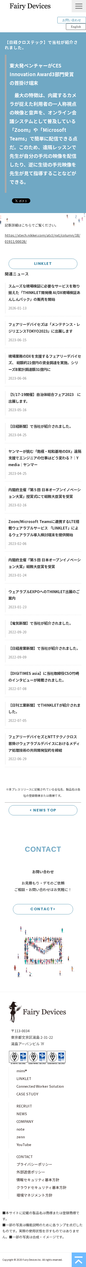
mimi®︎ (21, 1070)
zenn (20, 1136)
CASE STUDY (27, 1093)
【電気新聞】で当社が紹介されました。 (40, 623)
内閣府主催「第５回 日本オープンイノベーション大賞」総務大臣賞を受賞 (44, 563)
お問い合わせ (71, 20)
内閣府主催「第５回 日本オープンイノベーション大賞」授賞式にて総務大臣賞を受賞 (44, 493)
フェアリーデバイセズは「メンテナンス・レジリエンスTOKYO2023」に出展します (44, 328)
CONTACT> (43, 909)
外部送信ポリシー (30, 1171)
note (20, 1129)
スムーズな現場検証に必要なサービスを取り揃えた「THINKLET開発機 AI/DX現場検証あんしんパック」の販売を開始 (44, 292)
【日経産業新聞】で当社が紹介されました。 (44, 648)
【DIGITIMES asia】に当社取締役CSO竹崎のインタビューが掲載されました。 (43, 676)
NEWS (21, 1113)
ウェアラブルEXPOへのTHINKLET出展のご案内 (44, 595)
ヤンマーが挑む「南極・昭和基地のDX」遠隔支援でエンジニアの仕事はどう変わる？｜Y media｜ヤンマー (44, 458)
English (76, 26)
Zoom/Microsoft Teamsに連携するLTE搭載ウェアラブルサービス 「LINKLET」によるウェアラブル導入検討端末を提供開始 (43, 528)
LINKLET (43, 263)
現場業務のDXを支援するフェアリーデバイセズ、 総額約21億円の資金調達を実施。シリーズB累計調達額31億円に (44, 362)
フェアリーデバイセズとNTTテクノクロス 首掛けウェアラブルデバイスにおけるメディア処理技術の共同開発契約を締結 (44, 743)
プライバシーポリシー (34, 1164)
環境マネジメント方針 (34, 1195)
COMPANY (24, 1121)
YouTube (23, 1144)
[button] (79, 6)
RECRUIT (24, 1105)
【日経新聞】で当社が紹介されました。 (40, 426)
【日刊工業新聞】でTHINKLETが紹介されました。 (44, 708)
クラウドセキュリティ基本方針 (41, 1187)
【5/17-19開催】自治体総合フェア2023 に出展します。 (44, 398)
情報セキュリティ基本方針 (37, 1179)
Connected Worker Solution (40, 1086)
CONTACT (24, 1156)
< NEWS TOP (43, 810)
